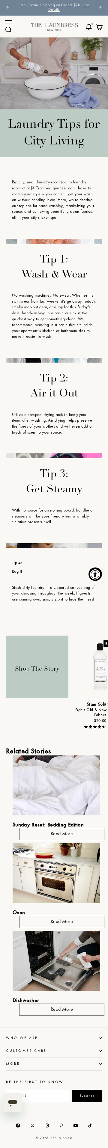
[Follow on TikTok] (90, 1125)
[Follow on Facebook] (18, 1125)
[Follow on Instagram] (46, 1125)
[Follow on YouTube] (75, 1125)
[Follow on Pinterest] (61, 1125)
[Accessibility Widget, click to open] (95, 574)
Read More (62, 834)
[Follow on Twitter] (32, 1125)
